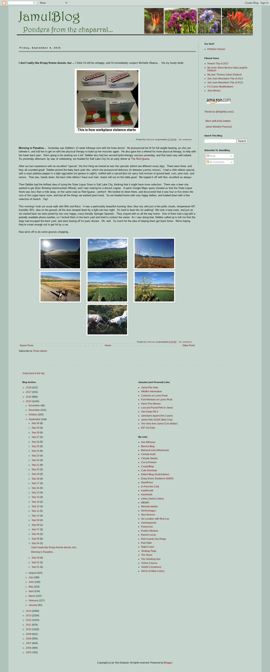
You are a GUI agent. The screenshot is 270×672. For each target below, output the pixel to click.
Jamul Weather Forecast (218, 126)
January (33, 605)
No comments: (186, 342)
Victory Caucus (149, 563)
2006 (29, 648)
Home (108, 345)
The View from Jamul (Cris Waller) (159, 423)
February (34, 600)
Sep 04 (36, 543)
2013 (29, 615)
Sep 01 (36, 567)
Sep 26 (36, 441)
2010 (29, 629)
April (31, 591)
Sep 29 (36, 427)
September (35, 419)
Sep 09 (36, 520)
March (32, 596)
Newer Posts (26, 345)
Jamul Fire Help (149, 387)
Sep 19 (36, 474)
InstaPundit (147, 490)
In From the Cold (150, 486)
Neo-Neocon (148, 514)
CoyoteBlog (147, 466)
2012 (29, 620)
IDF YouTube (148, 427)
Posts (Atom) (40, 351)
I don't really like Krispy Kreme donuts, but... (54, 547)
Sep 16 (36, 488)
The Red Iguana (140, 158)
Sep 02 (36, 562)
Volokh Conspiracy (151, 567)
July (31, 577)
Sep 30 (36, 423)
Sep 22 (36, 460)
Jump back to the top (33, 373)
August (33, 573)
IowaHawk (146, 494)
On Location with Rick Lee (155, 518)
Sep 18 (36, 478)
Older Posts (188, 345)
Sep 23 (36, 455)
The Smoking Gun (150, 559)
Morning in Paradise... (43, 552)
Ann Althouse (148, 442)
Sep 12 (36, 506)
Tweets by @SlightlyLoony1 (219, 111)
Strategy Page (148, 551)
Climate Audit (148, 454)
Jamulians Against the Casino (157, 415)
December (35, 405)
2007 (29, 643)
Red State (146, 543)
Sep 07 (36, 529)
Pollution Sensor (216, 49)
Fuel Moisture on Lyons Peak (156, 399)
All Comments (216, 162)
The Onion (146, 555)
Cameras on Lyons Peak (154, 395)
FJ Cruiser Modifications (220, 86)
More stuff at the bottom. (217, 121)
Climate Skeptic (149, 458)
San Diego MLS (149, 411)
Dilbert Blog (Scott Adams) (155, 474)
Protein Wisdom (149, 530)
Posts (212, 156)
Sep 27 (36, 437)
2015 (29, 401)
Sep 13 (36, 501)
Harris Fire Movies (151, 403)
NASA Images (148, 510)
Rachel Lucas (148, 534)
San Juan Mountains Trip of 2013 (225, 82)
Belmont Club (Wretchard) (155, 450)
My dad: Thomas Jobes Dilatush (224, 74)
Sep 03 (36, 557)
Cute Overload (149, 470)
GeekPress (147, 482)
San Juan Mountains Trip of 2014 (225, 78)
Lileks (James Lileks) (152, 498)
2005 (29, 652)
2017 (29, 392)
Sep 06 (36, 534)
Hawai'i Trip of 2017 (218, 63)
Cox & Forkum (148, 462)
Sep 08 (36, 525)
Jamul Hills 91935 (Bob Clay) (157, 419)
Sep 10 (36, 515)
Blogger (168, 662)
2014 (29, 611)
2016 (29, 396)
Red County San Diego (153, 539)
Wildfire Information (151, 391)
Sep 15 (36, 492)
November (35, 410)
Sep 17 (36, 483)
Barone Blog (148, 446)
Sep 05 (36, 538)
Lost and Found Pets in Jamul (157, 407)
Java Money (213, 90)
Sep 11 (36, 511)
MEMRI (145, 502)
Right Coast (147, 546)
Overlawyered (148, 522)
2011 (29, 624)
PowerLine (147, 526)
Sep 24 (36, 451)
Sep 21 (36, 465)
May (31, 586)
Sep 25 (36, 446)
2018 (29, 387)
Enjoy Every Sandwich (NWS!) (157, 478)
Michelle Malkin (149, 506)
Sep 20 (36, 469)
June (32, 582)
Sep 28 (36, 432)
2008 (29, 638)
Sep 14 (36, 497)
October (33, 414)
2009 (29, 634)
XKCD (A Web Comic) (152, 571)
